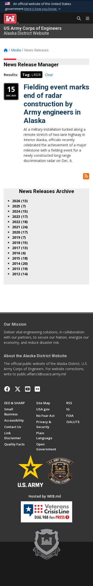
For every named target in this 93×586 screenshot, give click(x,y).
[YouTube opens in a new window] (27, 389)
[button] (43, 8)
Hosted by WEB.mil (45, 496)
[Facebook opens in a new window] (7, 389)
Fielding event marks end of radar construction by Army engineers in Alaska (56, 103)
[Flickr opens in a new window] (37, 389)
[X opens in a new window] (18, 389)
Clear (49, 74)
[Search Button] (77, 18)
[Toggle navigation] (85, 18)
